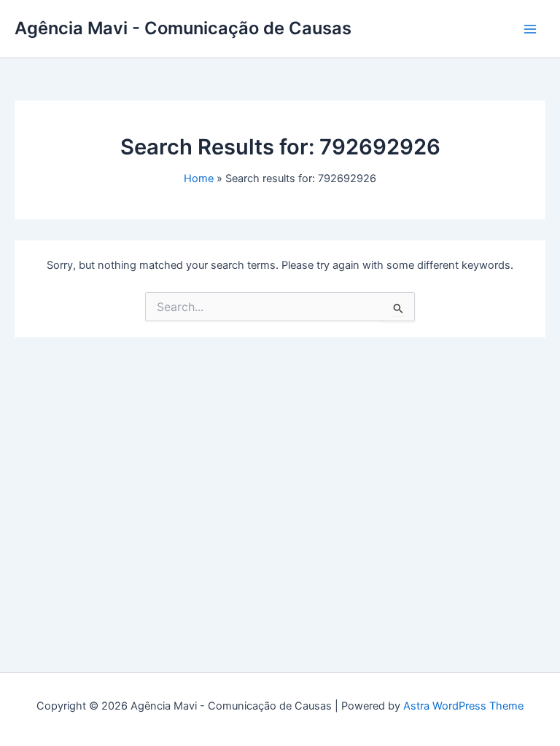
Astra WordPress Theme (463, 705)
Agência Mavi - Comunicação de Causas (183, 28)
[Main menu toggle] (530, 29)
